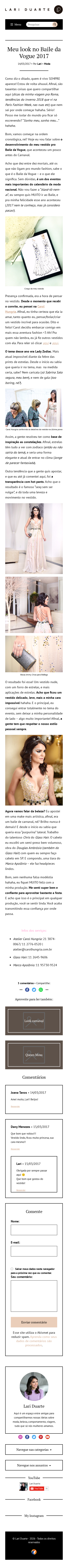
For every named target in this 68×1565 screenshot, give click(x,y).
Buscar (55, 24)
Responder (15, 1106)
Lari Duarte (34, 1406)
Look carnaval (34, 1021)
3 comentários (26, 983)
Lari (39, 63)
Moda (47, 63)
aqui (46, 343)
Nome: (15, 1221)
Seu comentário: (22, 1277)
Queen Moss (34, 1055)
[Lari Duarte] (34, 9)
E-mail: (15, 1242)
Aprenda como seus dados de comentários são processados (36, 1341)
